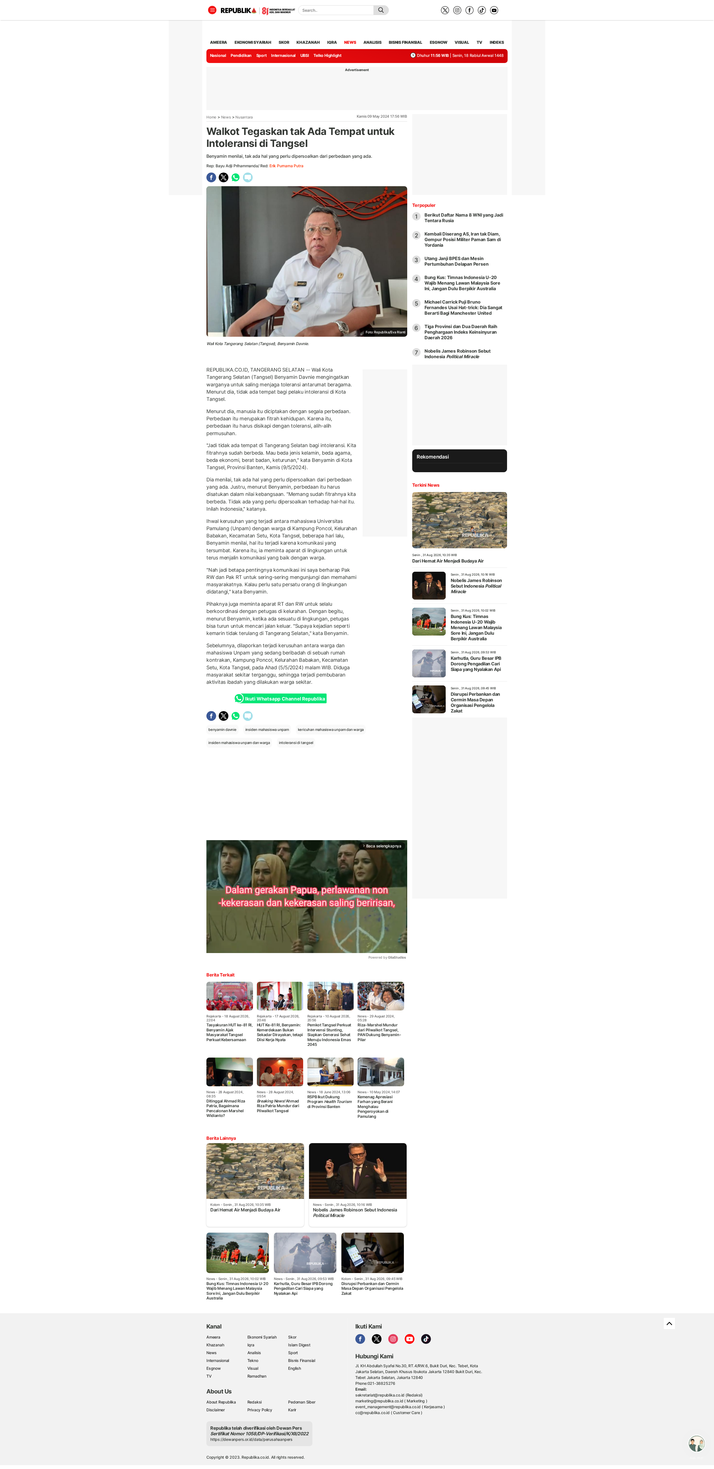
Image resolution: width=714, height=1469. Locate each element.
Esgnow (213, 1368)
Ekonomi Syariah (253, 42)
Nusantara (244, 117)
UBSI (304, 55)
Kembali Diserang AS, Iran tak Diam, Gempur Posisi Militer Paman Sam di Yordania (462, 239)
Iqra (250, 1344)
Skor (292, 1337)
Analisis (254, 1352)
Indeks (497, 42)
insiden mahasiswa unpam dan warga (239, 742)
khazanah (308, 42)
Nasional (218, 55)
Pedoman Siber (301, 1402)
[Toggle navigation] (212, 10)
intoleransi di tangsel (296, 742)
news (350, 42)
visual (462, 42)
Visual (252, 1368)
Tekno (252, 1360)
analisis (372, 42)
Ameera (213, 1337)
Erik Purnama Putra (286, 165)
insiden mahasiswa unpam (267, 729)
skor (284, 42)
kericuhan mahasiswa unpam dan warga (331, 729)
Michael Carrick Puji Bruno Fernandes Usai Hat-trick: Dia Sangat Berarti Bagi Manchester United (463, 307)
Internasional (283, 55)
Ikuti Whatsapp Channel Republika (285, 699)
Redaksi (254, 1402)
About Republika (221, 1402)
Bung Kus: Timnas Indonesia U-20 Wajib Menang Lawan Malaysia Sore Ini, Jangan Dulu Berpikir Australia (462, 283)
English (294, 1368)
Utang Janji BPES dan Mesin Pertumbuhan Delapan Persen (456, 261)
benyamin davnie (222, 729)
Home (211, 117)
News (226, 117)
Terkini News (426, 485)
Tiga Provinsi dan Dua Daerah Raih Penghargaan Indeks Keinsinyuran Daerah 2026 (460, 332)
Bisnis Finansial (405, 42)
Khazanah (215, 1344)
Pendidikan (241, 55)
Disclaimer (215, 1409)
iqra (332, 42)
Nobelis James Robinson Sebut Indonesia (457, 353)
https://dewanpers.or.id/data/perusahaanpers (251, 1439)
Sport (261, 55)
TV (480, 42)
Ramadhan (256, 1376)
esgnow (438, 42)
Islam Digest (299, 1344)
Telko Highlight (327, 55)
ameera (218, 42)
